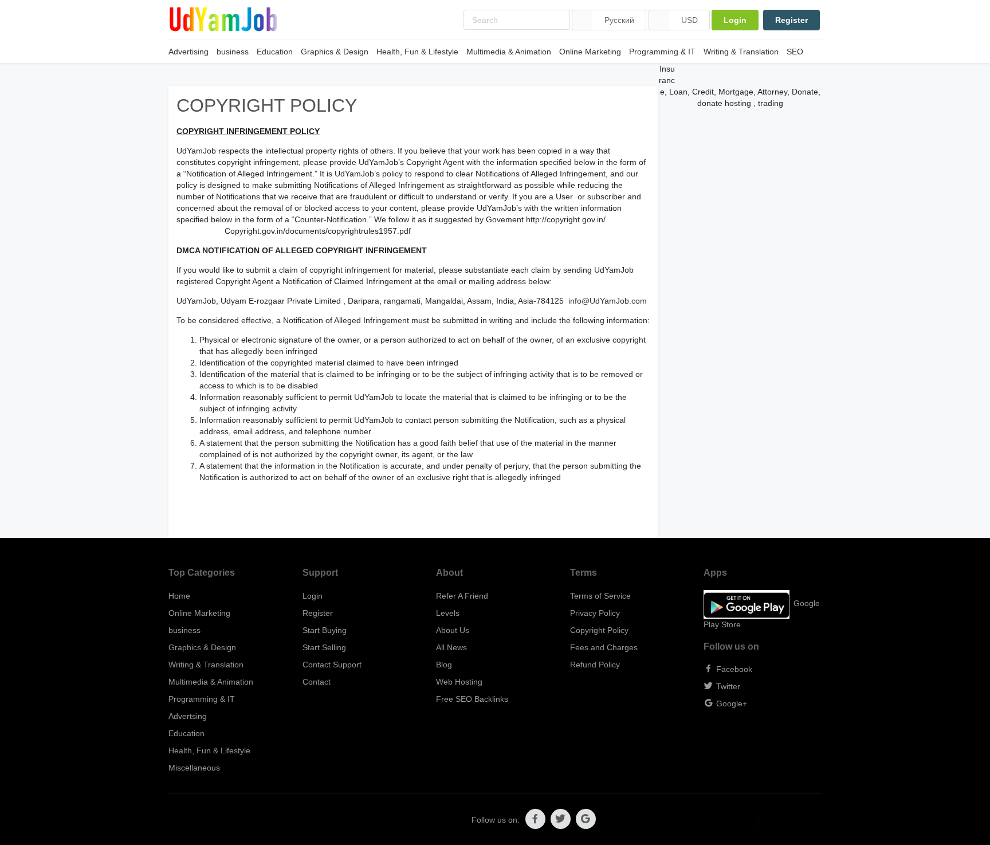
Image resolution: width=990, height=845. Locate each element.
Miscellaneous (194, 767)
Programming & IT (662, 51)
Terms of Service (600, 595)
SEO (795, 51)
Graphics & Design (334, 51)
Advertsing (187, 716)
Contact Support (332, 664)
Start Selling (324, 647)
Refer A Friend (462, 595)
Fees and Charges (604, 647)
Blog (444, 664)
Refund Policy (595, 664)
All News (451, 647)
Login (735, 20)
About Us (452, 630)
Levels (447, 613)
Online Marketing (590, 51)
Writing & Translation (741, 51)
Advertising (188, 51)
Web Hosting (459, 681)
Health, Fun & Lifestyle (417, 51)
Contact (316, 681)
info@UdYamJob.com (607, 300)
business (233, 51)
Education (275, 51)
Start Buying (324, 630)
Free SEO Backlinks (472, 698)
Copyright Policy (599, 630)
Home (179, 595)
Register (791, 20)
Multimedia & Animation (508, 51)
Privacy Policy (595, 613)
